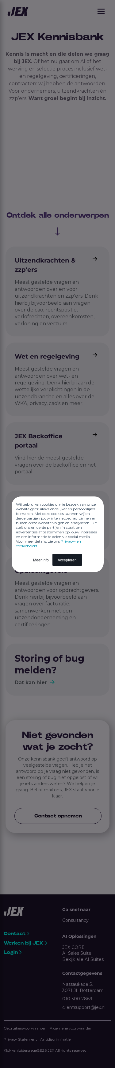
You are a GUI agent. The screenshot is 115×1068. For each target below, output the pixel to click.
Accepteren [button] (67, 559)
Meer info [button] (41, 559)
